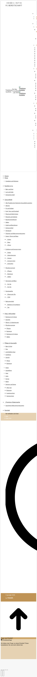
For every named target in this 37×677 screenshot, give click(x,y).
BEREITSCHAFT (15, 6)
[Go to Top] (18, 636)
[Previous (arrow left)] (1, 673)
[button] (15, 173)
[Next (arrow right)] (3, 673)
